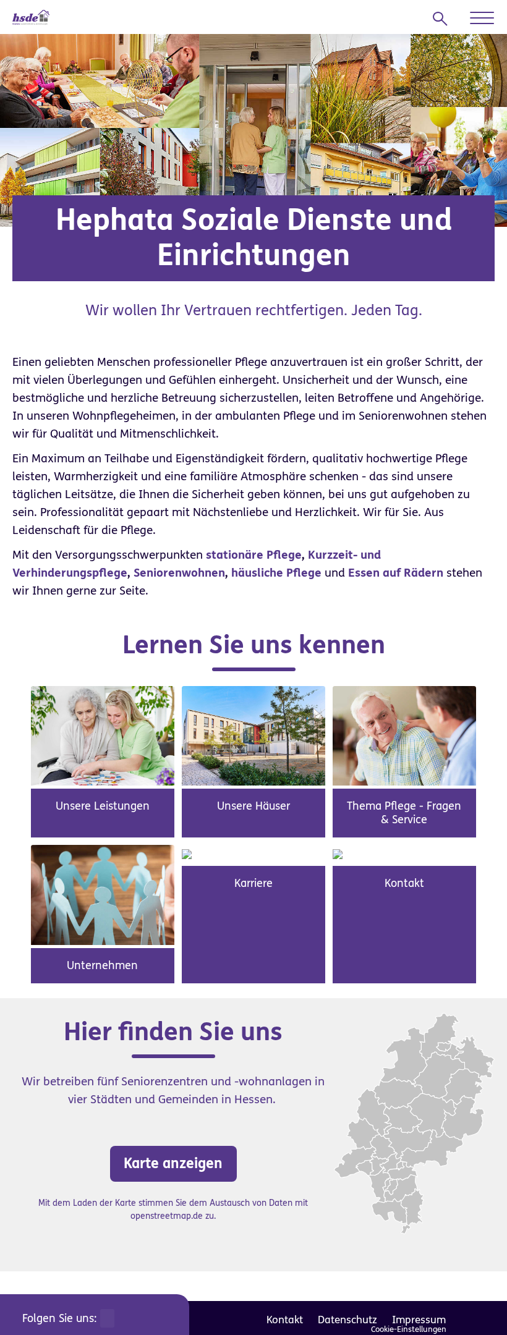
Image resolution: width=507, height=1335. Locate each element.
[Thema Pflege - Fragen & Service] (404, 735)
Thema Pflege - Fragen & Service (404, 812)
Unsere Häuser (253, 806)
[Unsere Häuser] (253, 735)
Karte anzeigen (173, 1163)
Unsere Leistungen (103, 806)
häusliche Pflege (276, 573)
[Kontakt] (338, 853)
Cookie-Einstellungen (408, 1329)
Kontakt (404, 883)
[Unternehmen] (102, 894)
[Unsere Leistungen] (102, 735)
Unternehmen (102, 965)
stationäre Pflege (254, 555)
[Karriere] (187, 853)
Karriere (253, 883)
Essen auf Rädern (395, 573)
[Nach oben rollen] (476, 1304)
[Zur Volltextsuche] (444, 19)
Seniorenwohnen (179, 573)
